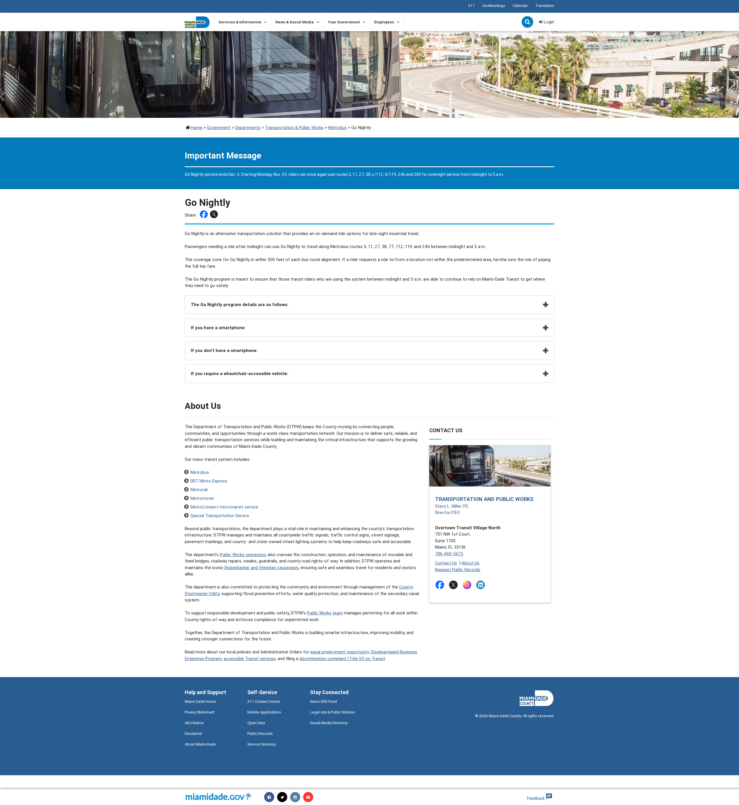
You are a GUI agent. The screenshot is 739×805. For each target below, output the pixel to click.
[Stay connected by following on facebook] (441, 585)
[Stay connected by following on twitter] (454, 585)
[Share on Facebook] (204, 215)
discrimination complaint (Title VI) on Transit (342, 658)
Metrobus (337, 127)
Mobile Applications (264, 712)
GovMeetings (493, 5)
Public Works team (325, 613)
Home (196, 127)
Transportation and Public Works (484, 499)
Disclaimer (193, 733)
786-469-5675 (449, 553)
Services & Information (240, 22)
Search (528, 22)
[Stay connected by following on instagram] (468, 585)
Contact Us (446, 563)
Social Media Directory (329, 722)
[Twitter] (215, 215)
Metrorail (199, 489)
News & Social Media (294, 22)
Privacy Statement (199, 712)
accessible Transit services (250, 658)
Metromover (202, 498)
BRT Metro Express (209, 481)
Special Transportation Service (220, 515)
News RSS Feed (323, 701)
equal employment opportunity (339, 652)
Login (548, 22)
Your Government (344, 22)
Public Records (260, 733)
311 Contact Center (263, 701)
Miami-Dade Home (200, 701)
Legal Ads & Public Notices (332, 712)
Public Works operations (243, 554)
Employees (384, 22)
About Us (470, 563)
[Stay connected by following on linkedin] (482, 585)
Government (219, 127)
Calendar (520, 5)
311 (471, 5)
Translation (544, 5)
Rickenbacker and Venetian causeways (260, 567)
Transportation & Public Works (294, 127)
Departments (247, 127)
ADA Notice (194, 722)
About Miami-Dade (200, 744)
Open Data (256, 722)
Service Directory (261, 744)
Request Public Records (457, 569)
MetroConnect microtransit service (224, 507)
